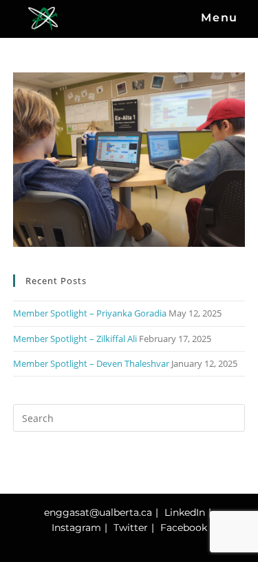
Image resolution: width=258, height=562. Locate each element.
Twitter (131, 527)
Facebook (183, 527)
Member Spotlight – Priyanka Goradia (89, 313)
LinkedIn (184, 512)
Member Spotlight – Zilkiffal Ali (75, 338)
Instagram (76, 527)
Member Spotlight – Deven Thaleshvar (91, 363)
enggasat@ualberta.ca (98, 512)
